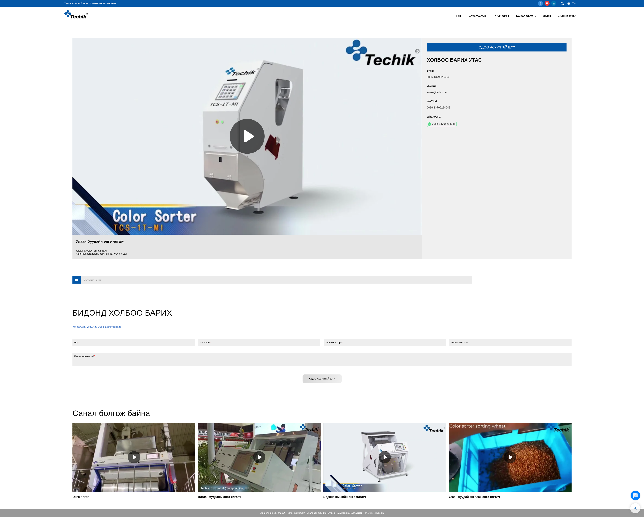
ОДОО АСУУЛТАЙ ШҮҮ (497, 47)
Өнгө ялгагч (81, 497)
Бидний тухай (567, 15)
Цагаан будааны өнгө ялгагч (219, 497)
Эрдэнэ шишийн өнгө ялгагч (344, 497)
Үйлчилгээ (502, 15)
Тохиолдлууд (524, 16)
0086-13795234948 (443, 123)
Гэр (458, 15)
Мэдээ (547, 15)
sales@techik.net (437, 92)
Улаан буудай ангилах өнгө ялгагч (474, 497)
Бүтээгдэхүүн (477, 16)
